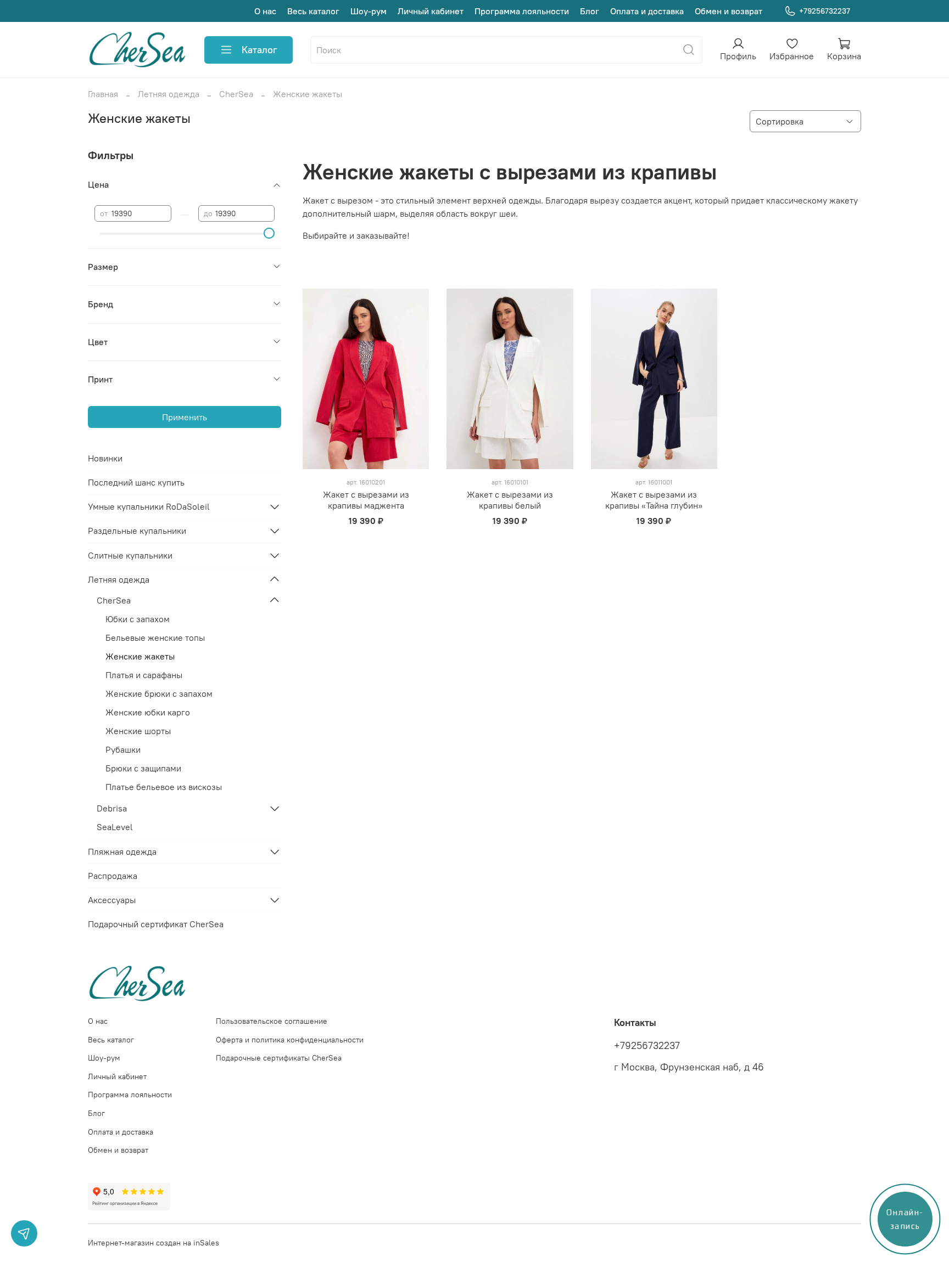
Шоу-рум (368, 10)
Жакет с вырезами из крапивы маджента (366, 500)
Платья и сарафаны (143, 674)
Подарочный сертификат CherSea (156, 923)
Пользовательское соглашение (271, 1021)
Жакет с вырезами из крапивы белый (510, 500)
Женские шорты (138, 730)
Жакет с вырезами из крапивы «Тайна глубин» (653, 500)
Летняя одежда (168, 93)
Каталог (259, 49)
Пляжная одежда (122, 851)
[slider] (269, 233)
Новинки (105, 458)
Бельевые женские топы (155, 637)
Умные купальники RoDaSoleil (149, 506)
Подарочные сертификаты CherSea (279, 1058)
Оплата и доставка (647, 10)
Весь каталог (313, 10)
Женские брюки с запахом (159, 693)
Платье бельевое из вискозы (163, 786)
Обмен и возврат (728, 10)
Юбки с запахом (137, 618)
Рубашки (123, 749)
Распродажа (112, 875)
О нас (265, 10)
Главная (103, 93)
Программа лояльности (521, 10)
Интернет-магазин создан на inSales (153, 1243)
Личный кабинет (431, 10)
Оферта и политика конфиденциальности (290, 1040)
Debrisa (112, 808)
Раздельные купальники (137, 530)
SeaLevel (115, 826)
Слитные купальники (130, 555)
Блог (589, 10)
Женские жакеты (140, 656)
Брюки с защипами (143, 768)
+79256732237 (824, 11)
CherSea (236, 93)
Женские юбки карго (147, 712)
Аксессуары (112, 899)
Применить (184, 416)
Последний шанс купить (136, 482)
